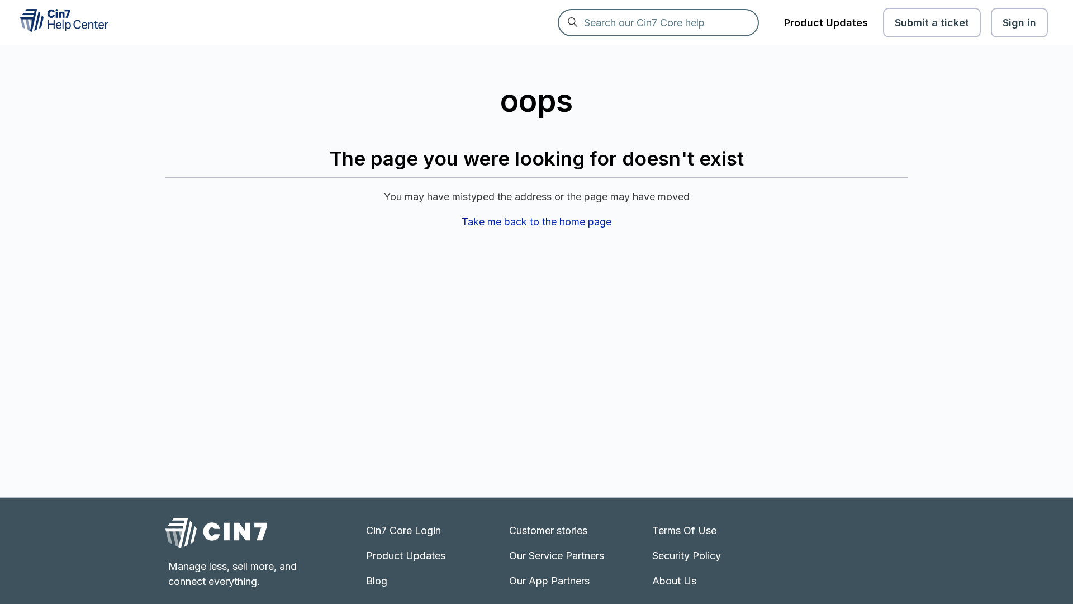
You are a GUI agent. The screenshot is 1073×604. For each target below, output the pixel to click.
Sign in (1019, 23)
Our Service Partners (556, 555)
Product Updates (826, 23)
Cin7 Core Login (403, 530)
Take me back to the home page (536, 222)
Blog (376, 581)
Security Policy (686, 555)
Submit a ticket (932, 23)
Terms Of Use (684, 530)
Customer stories (548, 530)
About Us (674, 581)
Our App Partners (549, 581)
